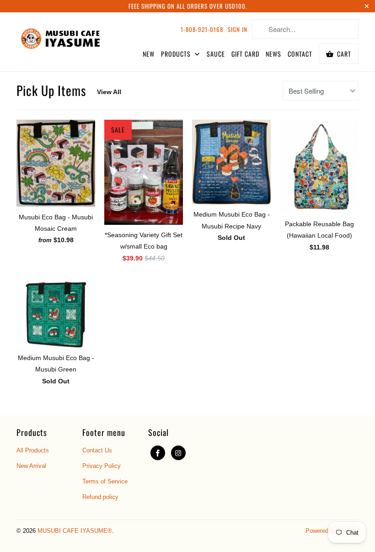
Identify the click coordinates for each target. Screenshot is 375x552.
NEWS (273, 53)
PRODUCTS (177, 53)
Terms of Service (105, 481)
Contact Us (97, 450)
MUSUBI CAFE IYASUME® (75, 530)
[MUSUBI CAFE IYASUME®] (60, 36)
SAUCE (216, 53)
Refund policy (100, 497)
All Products (32, 450)
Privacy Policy (101, 465)
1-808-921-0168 (202, 29)
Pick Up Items (51, 90)
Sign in (237, 29)
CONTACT (300, 53)
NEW (149, 53)
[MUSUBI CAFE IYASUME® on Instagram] (178, 453)
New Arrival (31, 465)
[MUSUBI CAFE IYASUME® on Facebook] (157, 453)
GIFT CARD (245, 53)
